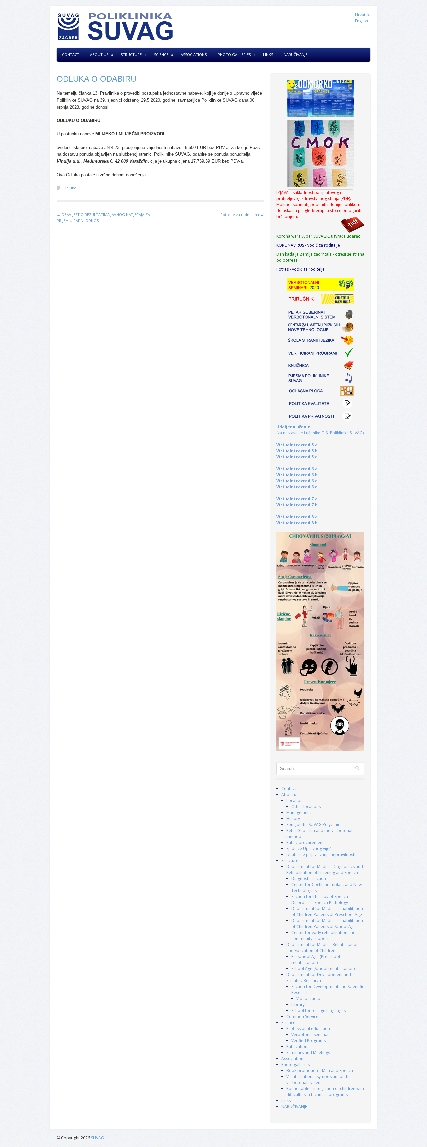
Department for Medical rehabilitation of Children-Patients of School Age (327, 923)
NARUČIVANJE (295, 54)
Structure (131, 54)
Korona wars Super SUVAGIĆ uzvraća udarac (318, 236)
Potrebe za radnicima (242, 214)
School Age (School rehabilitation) (323, 968)
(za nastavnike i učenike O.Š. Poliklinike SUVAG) (320, 430)
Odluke (69, 187)
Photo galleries (234, 54)
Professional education (308, 1028)
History (293, 818)
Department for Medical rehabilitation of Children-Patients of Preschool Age (327, 911)
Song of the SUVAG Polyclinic (313, 824)
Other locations (306, 806)
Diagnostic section (308, 878)
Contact (70, 54)
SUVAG (97, 1138)
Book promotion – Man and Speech (319, 1070)
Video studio (308, 998)
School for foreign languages (318, 1010)
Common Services (303, 1016)
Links (268, 54)
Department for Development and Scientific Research (318, 977)
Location (294, 800)
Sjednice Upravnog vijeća (310, 848)
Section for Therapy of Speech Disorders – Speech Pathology (319, 899)
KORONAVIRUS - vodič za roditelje (308, 245)
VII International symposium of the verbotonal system (318, 1079)
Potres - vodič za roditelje (300, 269)
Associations (194, 54)
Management (298, 812)
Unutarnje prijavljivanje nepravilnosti (320, 854)
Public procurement (305, 842)
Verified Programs (308, 1040)
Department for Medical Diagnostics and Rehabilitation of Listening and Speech (324, 869)
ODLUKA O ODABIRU (96, 78)
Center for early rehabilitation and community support (323, 935)
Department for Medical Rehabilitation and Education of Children (322, 947)
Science (161, 54)
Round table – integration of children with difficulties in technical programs (325, 1091)
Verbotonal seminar (310, 1034)
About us (99, 54)
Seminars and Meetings (308, 1052)
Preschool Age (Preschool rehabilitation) (315, 959)
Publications (297, 1046)
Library (298, 1004)
